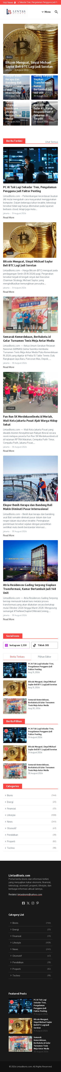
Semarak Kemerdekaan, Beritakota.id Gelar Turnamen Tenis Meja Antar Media (41, 703)
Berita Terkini (14, 140)
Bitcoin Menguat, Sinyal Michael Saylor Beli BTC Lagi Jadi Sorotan (29, 64)
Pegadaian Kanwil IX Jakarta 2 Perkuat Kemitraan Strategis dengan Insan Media (15, 108)
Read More (8, 217)
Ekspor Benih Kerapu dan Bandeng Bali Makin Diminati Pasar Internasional (14, 84)
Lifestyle (10, 408)
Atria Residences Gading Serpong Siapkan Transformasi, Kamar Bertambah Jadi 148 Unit (44, 83)
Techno (10, 178)
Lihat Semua (51, 142)
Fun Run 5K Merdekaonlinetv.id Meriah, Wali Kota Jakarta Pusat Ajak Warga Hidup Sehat (30, 420)
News (9, 328)
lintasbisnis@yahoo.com (30, 894)
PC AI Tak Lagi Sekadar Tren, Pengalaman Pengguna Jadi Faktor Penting (41, 667)
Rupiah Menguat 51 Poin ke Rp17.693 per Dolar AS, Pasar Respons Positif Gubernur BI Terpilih (43, 108)
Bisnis (9, 57)
